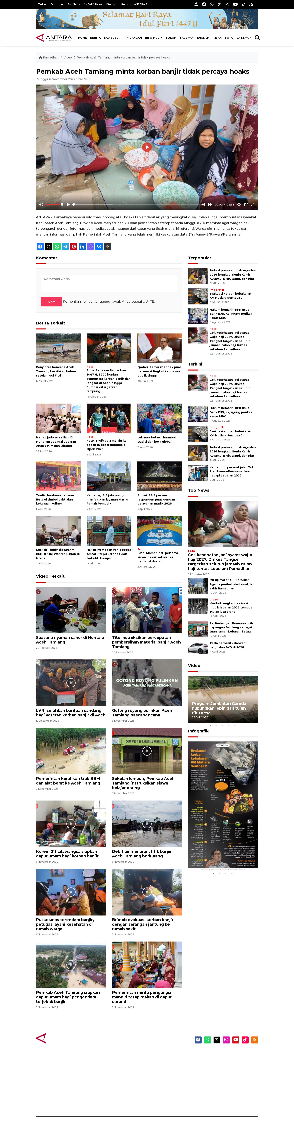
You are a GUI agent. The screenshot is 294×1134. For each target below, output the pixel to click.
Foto (229, 37)
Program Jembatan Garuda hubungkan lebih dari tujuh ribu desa (219, 708)
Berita (95, 37)
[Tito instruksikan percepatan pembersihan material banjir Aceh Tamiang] (147, 610)
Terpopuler (57, 4)
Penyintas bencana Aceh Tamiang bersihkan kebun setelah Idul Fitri (56, 371)
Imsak (217, 37)
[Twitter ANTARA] (220, 4)
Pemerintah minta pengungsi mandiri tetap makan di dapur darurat (142, 997)
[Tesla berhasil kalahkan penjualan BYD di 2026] (198, 649)
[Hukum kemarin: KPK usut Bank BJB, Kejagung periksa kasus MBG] (198, 315)
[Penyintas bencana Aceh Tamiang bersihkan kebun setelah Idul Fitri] (58, 348)
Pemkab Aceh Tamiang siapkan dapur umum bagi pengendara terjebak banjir (68, 997)
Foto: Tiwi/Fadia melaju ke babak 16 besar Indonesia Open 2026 (107, 445)
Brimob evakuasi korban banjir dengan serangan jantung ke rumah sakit (142, 924)
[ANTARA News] (54, 38)
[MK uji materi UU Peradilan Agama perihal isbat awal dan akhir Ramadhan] (198, 586)
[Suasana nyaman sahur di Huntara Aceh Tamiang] (71, 610)
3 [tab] (223, 726)
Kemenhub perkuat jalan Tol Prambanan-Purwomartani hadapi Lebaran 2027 (231, 471)
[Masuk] (196, 4)
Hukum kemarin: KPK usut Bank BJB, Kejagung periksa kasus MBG (231, 314)
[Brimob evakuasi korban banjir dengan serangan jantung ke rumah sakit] (147, 892)
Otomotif (111, 4)
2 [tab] (217, 726)
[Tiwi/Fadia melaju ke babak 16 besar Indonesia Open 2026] (109, 418)
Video (68, 57)
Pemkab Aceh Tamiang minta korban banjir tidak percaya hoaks (123, 57)
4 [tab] (229, 726)
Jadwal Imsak (103, 1102)
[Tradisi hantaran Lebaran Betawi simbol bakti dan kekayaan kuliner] (58, 476)
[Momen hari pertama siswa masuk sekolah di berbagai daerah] (159, 531)
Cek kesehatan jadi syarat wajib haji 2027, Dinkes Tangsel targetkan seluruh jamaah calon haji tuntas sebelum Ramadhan (230, 341)
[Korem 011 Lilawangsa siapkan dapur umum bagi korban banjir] (71, 824)
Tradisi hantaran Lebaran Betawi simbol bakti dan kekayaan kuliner (55, 499)
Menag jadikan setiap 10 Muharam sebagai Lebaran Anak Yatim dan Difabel (56, 442)
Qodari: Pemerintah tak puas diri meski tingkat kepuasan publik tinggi (159, 371)
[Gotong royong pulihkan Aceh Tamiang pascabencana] (147, 682)
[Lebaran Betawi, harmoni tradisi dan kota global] (159, 418)
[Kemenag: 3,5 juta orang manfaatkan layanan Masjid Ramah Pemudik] (109, 476)
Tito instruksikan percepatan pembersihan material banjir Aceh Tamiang (146, 642)
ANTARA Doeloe (162, 1081)
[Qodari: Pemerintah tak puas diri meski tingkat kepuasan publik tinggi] (159, 348)
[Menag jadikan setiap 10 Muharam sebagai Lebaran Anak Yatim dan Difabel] (58, 418)
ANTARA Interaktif (164, 1067)
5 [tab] (235, 726)
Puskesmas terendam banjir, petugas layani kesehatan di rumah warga (65, 924)
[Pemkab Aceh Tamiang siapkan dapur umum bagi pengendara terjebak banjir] (71, 965)
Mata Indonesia (161, 1074)
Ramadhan (50, 57)
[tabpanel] (223, 699)
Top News (74, 4)
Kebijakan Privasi (220, 1074)
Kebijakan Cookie (220, 1081)
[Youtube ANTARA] (235, 4)
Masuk (212, 1060)
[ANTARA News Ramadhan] (58, 1038)
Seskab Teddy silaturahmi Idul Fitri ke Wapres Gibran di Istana (58, 554)
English (203, 37)
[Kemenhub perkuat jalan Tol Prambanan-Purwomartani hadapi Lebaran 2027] (198, 473)
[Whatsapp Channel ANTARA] (212, 4)
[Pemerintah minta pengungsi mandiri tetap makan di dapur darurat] (147, 965)
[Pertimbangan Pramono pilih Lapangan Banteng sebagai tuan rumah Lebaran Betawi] (198, 629)
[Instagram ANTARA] (227, 4)
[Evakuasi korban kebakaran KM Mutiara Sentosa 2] (198, 296)
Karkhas (156, 1053)
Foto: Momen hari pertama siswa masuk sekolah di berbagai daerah (157, 557)
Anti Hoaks (158, 1060)
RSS (210, 1102)
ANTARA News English (224, 1053)
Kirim (51, 301)
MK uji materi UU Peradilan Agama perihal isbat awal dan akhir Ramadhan (232, 584)
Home (82, 37)
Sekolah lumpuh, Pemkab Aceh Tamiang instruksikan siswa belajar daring (143, 783)
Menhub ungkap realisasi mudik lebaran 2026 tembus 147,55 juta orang (231, 607)
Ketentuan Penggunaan (225, 1067)
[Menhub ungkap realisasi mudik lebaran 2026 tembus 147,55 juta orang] (198, 606)
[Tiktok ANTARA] (243, 4)
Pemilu (125, 4)
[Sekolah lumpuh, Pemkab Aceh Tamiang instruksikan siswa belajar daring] (147, 751)
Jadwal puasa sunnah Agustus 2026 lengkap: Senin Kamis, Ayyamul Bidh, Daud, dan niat (233, 275)
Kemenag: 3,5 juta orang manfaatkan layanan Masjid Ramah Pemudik (107, 499)
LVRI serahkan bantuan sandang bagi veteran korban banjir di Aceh (71, 712)
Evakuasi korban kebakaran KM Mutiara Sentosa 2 (219, 858)
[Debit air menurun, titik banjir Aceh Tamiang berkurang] (147, 824)
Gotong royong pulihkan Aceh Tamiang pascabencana (142, 712)
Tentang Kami (217, 1088)
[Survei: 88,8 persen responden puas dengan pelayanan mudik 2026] (159, 476)
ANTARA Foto (142, 4)
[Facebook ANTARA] (204, 4)
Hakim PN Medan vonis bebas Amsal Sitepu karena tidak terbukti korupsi (109, 554)
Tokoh (171, 37)
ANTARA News (93, 4)
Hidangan (134, 37)
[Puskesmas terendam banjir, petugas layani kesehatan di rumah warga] (71, 892)
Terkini (42, 4)
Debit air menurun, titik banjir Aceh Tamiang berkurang (142, 853)
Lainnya (243, 37)
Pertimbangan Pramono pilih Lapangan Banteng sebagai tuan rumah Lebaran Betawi (231, 627)
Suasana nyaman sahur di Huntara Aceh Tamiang (70, 640)
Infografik (217, 289)
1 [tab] (211, 726)
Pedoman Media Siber (223, 1095)
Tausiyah (187, 37)
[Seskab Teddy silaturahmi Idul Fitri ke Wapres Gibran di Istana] (58, 531)
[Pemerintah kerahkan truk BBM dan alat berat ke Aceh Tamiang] (71, 751)
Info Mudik (153, 37)
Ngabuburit (113, 37)
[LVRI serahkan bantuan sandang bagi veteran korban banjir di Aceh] (71, 682)
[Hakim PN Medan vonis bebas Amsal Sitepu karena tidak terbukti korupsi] (109, 531)
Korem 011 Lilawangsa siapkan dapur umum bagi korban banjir (67, 853)
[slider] (54, 204)
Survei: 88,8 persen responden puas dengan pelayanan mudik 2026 (156, 499)
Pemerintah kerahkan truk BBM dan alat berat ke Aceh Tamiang (68, 781)
